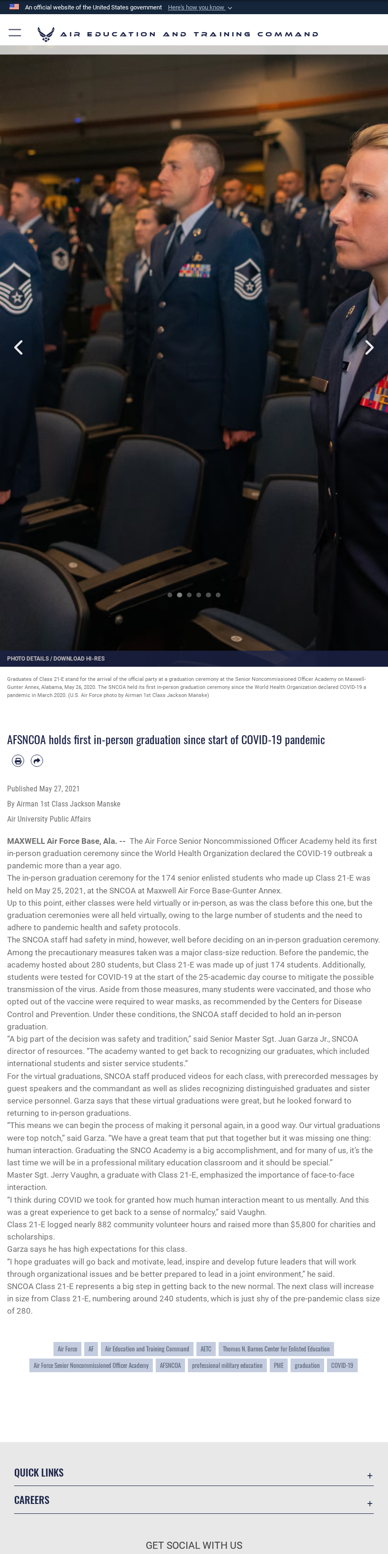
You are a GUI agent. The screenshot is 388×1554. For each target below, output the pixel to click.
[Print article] (18, 761)
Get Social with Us (194, 1545)
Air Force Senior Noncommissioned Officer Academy (91, 1365)
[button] (201, 7)
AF (91, 1348)
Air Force (67, 1348)
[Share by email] (37, 761)
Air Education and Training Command (147, 1348)
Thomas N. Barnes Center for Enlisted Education (276, 1348)
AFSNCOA (170, 1365)
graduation (307, 1365)
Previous (19, 347)
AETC (206, 1348)
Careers (31, 1499)
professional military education (227, 1365)
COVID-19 (342, 1365)
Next (368, 347)
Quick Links (38, 1472)
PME (278, 1365)
